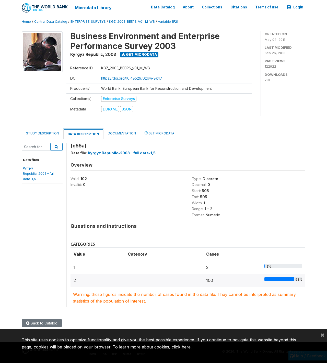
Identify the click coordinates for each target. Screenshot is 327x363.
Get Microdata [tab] (161, 133)
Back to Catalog (43, 323)
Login (298, 7)
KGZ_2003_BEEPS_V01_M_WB (132, 21)
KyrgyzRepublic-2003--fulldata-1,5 (38, 173)
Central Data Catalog (50, 21)
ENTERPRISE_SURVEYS (88, 21)
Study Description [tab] (42, 133)
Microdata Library (93, 7)
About (188, 7)
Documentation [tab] (122, 133)
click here (181, 346)
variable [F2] (168, 21)
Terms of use (266, 7)
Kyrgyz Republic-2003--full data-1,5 (122, 153)
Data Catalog (163, 7)
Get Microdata (141, 54)
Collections (212, 7)
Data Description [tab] (83, 134)
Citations (238, 7)
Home (26, 21)
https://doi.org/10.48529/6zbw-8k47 (131, 78)
